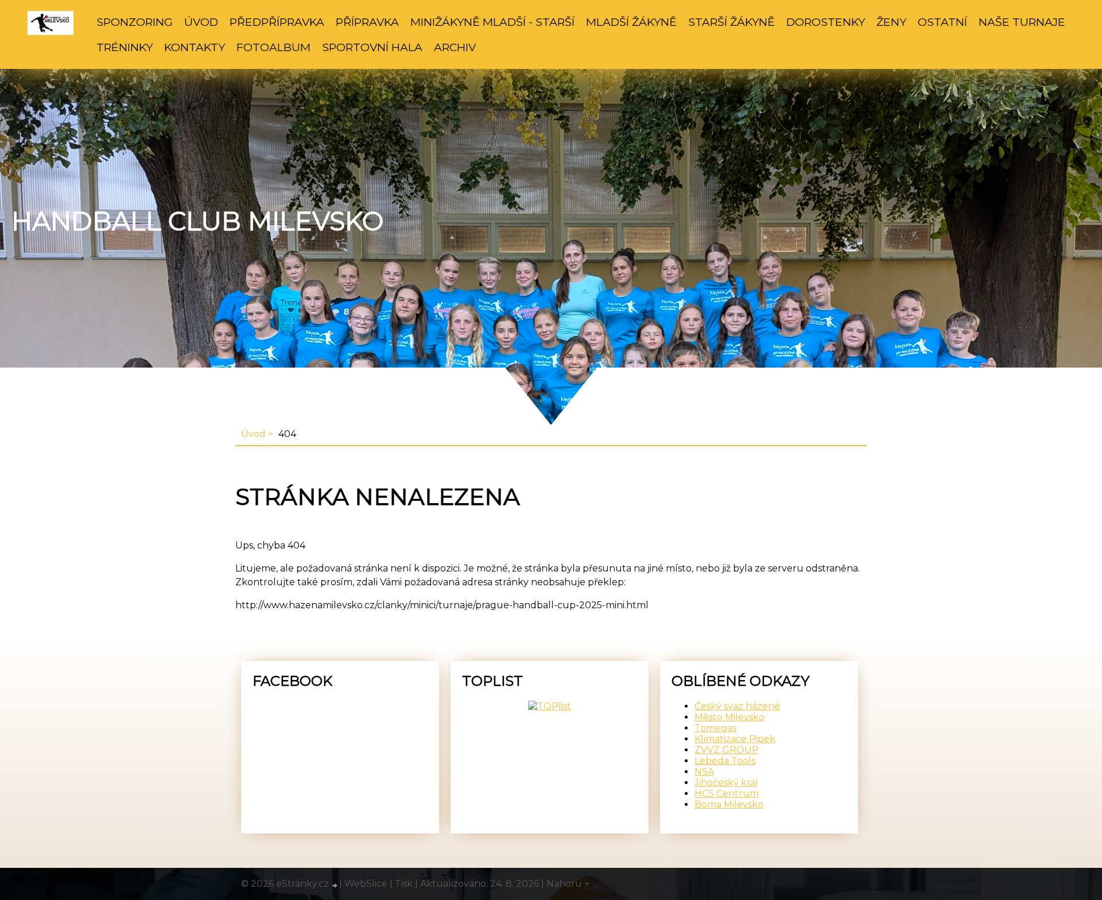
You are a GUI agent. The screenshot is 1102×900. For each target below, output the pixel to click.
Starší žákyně (731, 22)
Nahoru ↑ (568, 883)
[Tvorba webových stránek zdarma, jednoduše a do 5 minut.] (335, 885)
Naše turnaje (1022, 22)
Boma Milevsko (728, 804)
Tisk (404, 883)
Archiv (455, 47)
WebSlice (365, 883)
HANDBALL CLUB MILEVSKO (197, 221)
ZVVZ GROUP (726, 749)
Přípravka (367, 22)
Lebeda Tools (724, 760)
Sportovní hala (372, 47)
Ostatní (942, 22)
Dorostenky (825, 22)
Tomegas (715, 728)
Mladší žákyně (631, 22)
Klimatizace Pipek (734, 738)
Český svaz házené (737, 706)
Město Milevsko (729, 717)
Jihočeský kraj (726, 782)
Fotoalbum (273, 47)
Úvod (201, 22)
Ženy (891, 22)
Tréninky (124, 47)
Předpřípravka (277, 22)
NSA (704, 771)
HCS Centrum (726, 793)
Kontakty (194, 47)
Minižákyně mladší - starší (492, 22)
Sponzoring (134, 22)
